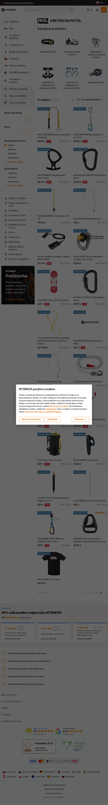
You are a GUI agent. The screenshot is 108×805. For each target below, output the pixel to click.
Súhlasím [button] (80, 419)
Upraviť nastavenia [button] (31, 419)
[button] (51, 409)
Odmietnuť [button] (52, 419)
